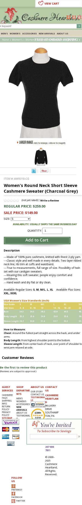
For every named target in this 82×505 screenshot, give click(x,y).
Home (5, 39)
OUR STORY (37, 391)
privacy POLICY (6, 413)
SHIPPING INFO (7, 402)
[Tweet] (34, 172)
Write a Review (49, 200)
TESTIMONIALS (38, 399)
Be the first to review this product (23, 367)
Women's (15, 33)
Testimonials (23, 417)
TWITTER (20, 500)
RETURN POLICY (6, 408)
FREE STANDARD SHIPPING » (57, 40)
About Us (62, 33)
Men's (4, 33)
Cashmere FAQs (7, 396)
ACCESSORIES (29, 33)
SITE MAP (7, 417)
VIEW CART (51, 3)
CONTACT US (37, 394)
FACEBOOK (17, 497)
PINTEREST (16, 489)
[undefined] (41, 137)
